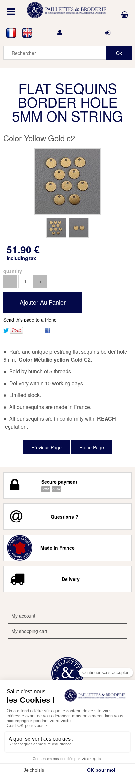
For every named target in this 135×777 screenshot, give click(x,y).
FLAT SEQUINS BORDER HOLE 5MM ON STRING (67, 101)
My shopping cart (29, 631)
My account (23, 615)
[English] (27, 33)
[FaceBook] (47, 329)
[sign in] (108, 33)
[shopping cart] (124, 15)
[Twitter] (6, 329)
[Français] (11, 33)
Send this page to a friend (30, 319)
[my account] (59, 33)
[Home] (67, 673)
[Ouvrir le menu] (11, 11)
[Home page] (67, 10)
